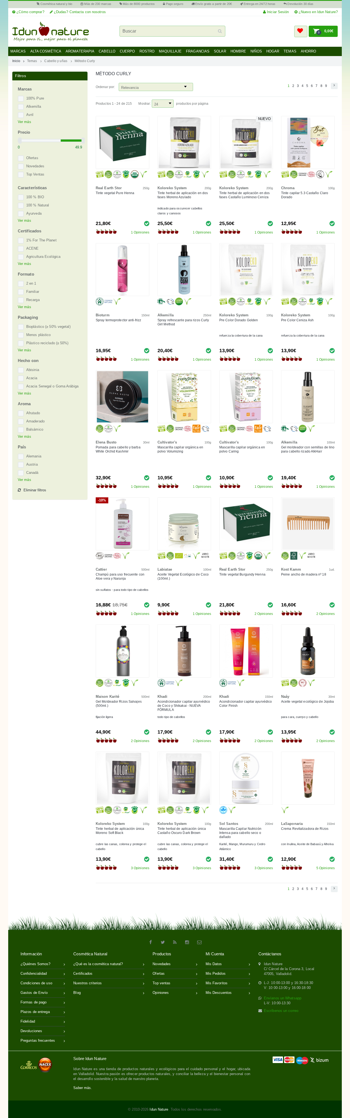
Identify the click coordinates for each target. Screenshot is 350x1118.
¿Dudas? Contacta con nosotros (79, 12)
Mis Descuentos (219, 993)
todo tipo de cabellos (171, 717)
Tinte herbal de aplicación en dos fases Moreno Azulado (183, 195)
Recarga (33, 300)
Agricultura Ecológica (43, 257)
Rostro (147, 51)
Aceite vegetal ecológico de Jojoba (307, 702)
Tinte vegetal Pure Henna (115, 193)
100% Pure (35, 98)
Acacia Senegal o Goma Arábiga (52, 386)
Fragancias (197, 51)
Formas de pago (33, 1002)
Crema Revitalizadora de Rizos (304, 829)
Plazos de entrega (35, 1012)
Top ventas (161, 983)
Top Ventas (35, 174)
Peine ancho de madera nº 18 (303, 574)
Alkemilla (33, 106)
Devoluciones (31, 1031)
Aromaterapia (80, 51)
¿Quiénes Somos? (36, 964)
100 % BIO (35, 197)
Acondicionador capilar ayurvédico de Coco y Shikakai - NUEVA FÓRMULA (184, 706)
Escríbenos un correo (281, 1011)
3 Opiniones (140, 868)
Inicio (16, 61)
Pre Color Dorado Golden (238, 320)
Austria (32, 464)
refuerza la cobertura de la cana (240, 335)
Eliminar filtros (35, 490)
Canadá (32, 473)
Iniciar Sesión (277, 12)
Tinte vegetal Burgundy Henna (242, 574)
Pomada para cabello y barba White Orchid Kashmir (118, 449)
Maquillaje (170, 51)
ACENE (32, 248)
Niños (256, 51)
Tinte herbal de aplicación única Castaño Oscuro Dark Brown (182, 831)
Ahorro (308, 51)
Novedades (35, 166)
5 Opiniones (325, 868)
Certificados (82, 973)
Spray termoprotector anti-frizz (118, 320)
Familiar (32, 292)
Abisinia (32, 370)
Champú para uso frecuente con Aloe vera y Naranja (120, 576)
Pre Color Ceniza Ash (297, 320)
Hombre (238, 51)
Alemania (33, 456)
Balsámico (34, 429)
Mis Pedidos (216, 973)
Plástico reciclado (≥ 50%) (47, 343)
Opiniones (161, 993)
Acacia (31, 378)
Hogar (272, 51)
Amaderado (35, 421)
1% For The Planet (41, 240)
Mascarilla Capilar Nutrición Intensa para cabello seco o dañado (240, 833)
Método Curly (85, 61)
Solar (220, 51)
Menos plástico (38, 335)
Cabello (107, 51)
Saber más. (82, 1088)
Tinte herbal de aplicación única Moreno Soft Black (120, 831)
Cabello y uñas (55, 61)
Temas (290, 51)
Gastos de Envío (34, 993)
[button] (300, 31)
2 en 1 (31, 283)
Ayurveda (34, 213)
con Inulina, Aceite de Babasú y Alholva (307, 844)
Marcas (18, 51)
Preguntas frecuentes (38, 1040)
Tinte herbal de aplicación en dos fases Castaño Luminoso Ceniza (244, 195)
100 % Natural (37, 205)
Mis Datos (214, 964)
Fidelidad (28, 1021)
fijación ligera (104, 717)
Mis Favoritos (217, 983)
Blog (76, 993)
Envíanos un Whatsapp (282, 998)
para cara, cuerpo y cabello (299, 717)
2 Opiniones (264, 614)
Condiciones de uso (36, 983)
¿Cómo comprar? (29, 12)
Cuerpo (127, 51)
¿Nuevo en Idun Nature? (318, 12)
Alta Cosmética (45, 51)
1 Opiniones (140, 232)
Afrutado (33, 413)
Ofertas (32, 158)
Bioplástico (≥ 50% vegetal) (48, 327)
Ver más (24, 122)
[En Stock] (146, 223)
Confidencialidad (34, 973)
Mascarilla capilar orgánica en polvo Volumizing (180, 449)
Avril (30, 115)
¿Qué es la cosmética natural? (98, 964)
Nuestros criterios (87, 983)
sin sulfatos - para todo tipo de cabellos (122, 589)
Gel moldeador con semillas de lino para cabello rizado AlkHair (307, 449)
